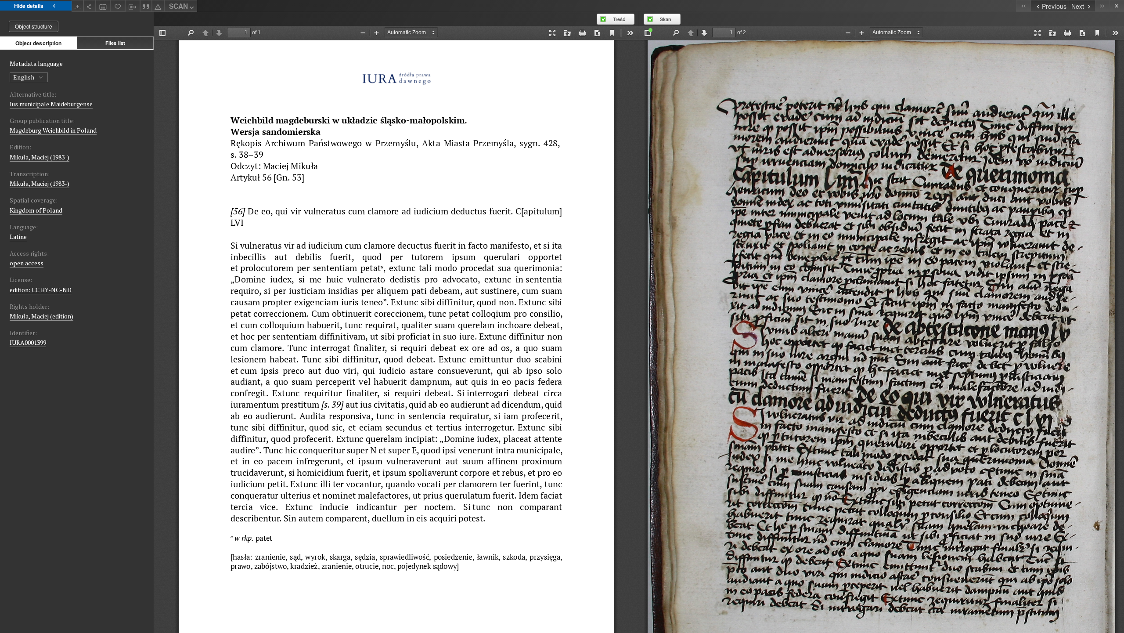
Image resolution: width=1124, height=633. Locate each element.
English (24, 77)
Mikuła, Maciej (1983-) (39, 157)
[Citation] (146, 6)
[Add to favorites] (117, 6)
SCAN (178, 6)
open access (26, 263)
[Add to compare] (103, 6)
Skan (665, 19)
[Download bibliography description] (132, 6)
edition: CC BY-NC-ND (41, 290)
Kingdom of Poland (36, 210)
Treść (619, 19)
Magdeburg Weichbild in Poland (53, 130)
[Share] (89, 6)
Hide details (28, 6)
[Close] (1117, 6)
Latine (18, 236)
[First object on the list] (1023, 6)
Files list (115, 43)
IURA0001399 (28, 342)
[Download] (78, 6)
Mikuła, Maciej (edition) (41, 316)
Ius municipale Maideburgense (51, 104)
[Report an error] (158, 6)
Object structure (33, 26)
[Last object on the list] (1102, 6)
